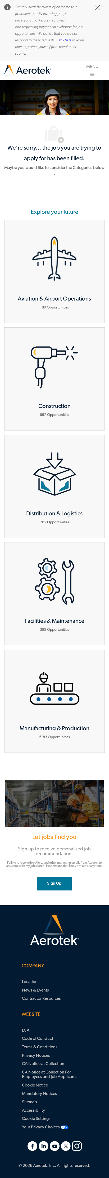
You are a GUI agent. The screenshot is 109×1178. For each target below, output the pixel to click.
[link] (27, 70)
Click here (63, 40)
